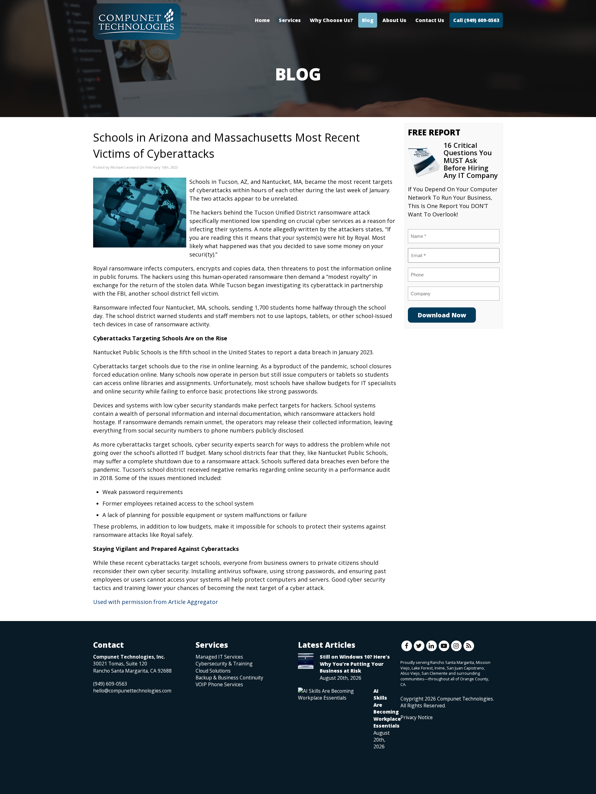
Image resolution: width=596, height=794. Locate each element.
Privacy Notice (416, 717)
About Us (394, 20)
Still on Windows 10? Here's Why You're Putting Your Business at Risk (355, 663)
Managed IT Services (219, 656)
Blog (367, 20)
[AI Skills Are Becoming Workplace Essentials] (332, 694)
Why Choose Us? (331, 20)
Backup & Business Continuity (229, 677)
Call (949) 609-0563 (476, 20)
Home (262, 20)
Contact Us (429, 20)
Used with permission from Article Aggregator (155, 602)
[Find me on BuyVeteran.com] (414, 748)
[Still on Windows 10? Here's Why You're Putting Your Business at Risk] (306, 661)
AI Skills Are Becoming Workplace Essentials (387, 708)
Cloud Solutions (213, 670)
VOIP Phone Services (219, 684)
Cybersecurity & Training (224, 663)
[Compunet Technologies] (137, 21)
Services (290, 20)
